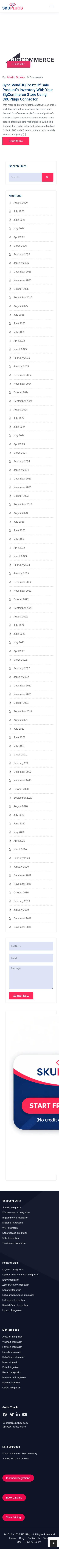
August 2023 (21, 513)
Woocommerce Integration (16, 1212)
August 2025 (21, 306)
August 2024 (21, 409)
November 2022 (22, 590)
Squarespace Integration (14, 1232)
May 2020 (19, 832)
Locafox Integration (12, 1310)
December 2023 (22, 478)
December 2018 (22, 918)
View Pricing (13, 1517)
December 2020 (22, 772)
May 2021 (19, 746)
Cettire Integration (11, 1387)
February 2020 (22, 858)
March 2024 (20, 452)
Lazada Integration (11, 1352)
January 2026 (21, 263)
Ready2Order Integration (15, 1305)
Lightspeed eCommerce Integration (20, 1274)
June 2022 (19, 634)
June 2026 (19, 220)
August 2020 (21, 806)
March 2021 (20, 754)
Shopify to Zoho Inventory (15, 1458)
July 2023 (19, 521)
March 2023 (20, 556)
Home (12, 1538)
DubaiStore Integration (13, 1357)
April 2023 (19, 547)
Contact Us (34, 1538)
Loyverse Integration (12, 1269)
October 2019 (21, 892)
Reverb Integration (11, 1372)
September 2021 (23, 711)
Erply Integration (10, 1279)
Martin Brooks (16, 77)
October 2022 (21, 599)
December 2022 (22, 582)
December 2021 (22, 685)
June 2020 (19, 823)
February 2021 (22, 763)
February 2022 (22, 668)
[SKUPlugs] (12, 6)
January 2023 (21, 573)
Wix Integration (10, 1227)
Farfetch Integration (12, 1346)
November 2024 (22, 383)
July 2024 (19, 418)
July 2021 (19, 728)
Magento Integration (12, 1222)
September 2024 (23, 401)
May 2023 (19, 539)
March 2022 (20, 659)
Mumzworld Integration (14, 1377)
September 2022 (23, 608)
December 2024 (22, 375)
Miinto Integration (11, 1382)
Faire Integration (10, 1367)
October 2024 (21, 392)
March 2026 (20, 245)
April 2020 (19, 840)
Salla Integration (10, 1238)
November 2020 (22, 780)
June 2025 (19, 323)
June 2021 (19, 737)
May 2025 (19, 332)
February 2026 (22, 254)
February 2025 (22, 358)
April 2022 (19, 651)
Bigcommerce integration (15, 1217)
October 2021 (21, 703)
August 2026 (21, 202)
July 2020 (19, 815)
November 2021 (22, 694)
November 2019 (22, 884)
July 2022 (19, 625)
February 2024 (22, 461)
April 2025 (19, 340)
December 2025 (22, 271)
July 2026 (19, 211)
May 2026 (19, 228)
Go (47, 177)
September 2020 (23, 797)
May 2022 (19, 642)
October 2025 (21, 289)
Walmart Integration (12, 1341)
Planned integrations (18, 1478)
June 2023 (19, 530)
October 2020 (21, 789)
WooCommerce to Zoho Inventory (19, 1453)
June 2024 (19, 427)
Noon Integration (10, 1362)
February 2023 (22, 565)
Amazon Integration (12, 1336)
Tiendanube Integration (13, 1243)
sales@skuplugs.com (17, 1423)
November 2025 (22, 280)
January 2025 (21, 366)
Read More (16, 141)
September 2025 (23, 297)
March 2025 (20, 349)
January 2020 (21, 866)
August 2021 (21, 720)
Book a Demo (14, 1497)
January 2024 (21, 470)
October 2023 (21, 496)
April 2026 (19, 237)
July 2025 (19, 314)
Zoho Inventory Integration (15, 1284)
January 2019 (21, 909)
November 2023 (22, 487)
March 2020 (20, 849)
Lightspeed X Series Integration (18, 1295)
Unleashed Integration (13, 1300)
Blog (21, 1538)
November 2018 (22, 927)
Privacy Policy (33, 1542)
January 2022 (21, 677)
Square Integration (11, 1290)
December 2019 (22, 875)
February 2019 (22, 901)
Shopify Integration (11, 1207)
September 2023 (23, 504)
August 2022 (21, 616)
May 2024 (19, 435)
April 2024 (19, 444)
